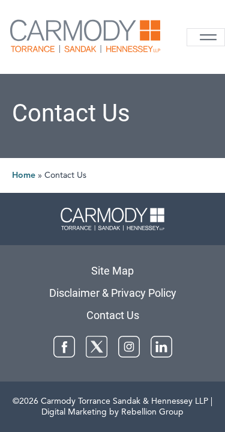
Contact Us (112, 315)
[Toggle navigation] (206, 37)
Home (23, 175)
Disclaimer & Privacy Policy (112, 293)
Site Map (112, 270)
